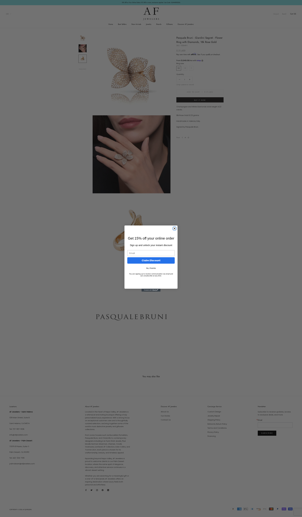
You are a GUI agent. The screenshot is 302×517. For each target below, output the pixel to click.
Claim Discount (151, 260)
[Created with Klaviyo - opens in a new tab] (151, 290)
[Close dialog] (174, 228)
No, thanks (151, 268)
